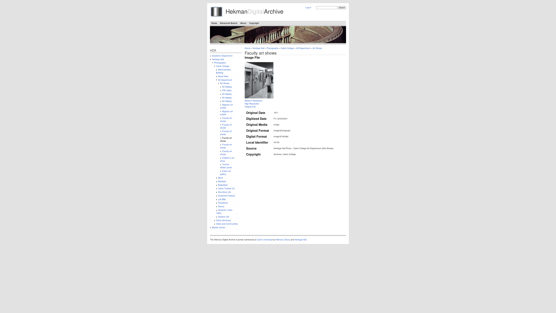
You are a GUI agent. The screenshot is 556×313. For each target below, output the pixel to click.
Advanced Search (228, 23)
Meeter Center (218, 227)
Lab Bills (222, 199)
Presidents (223, 202)
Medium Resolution (253, 100)
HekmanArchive (255, 11)
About (243, 23)
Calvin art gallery (225, 172)
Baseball (222, 181)
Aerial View (223, 76)
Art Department (303, 48)
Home (214, 23)
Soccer (221, 206)
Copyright (254, 23)
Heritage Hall (258, 48)
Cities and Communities (227, 223)
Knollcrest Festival (226, 195)
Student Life (223, 216)
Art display (227, 93)
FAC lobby (227, 90)
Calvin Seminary (223, 220)
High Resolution (252, 103)
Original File (250, 106)
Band (220, 177)
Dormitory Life (224, 192)
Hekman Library (282, 239)
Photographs (272, 48)
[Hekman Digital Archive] (217, 12)
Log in (308, 7)
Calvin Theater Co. (226, 188)
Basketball (222, 184)
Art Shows (317, 48)
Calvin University (264, 239)
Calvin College (287, 48)
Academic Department (222, 55)
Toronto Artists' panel (226, 166)
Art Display (227, 86)
